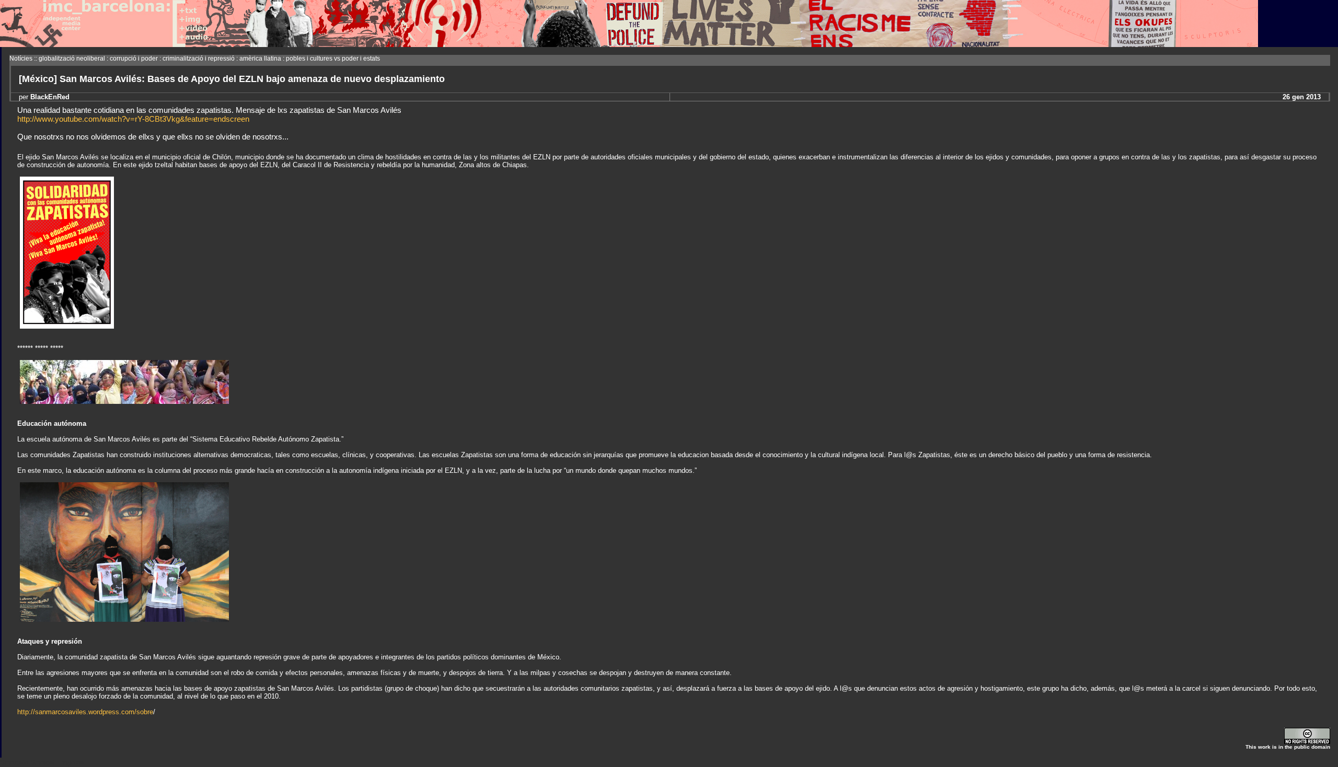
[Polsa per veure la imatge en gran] (124, 401)
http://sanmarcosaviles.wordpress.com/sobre (85, 712)
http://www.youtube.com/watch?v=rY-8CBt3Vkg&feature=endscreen (133, 118)
